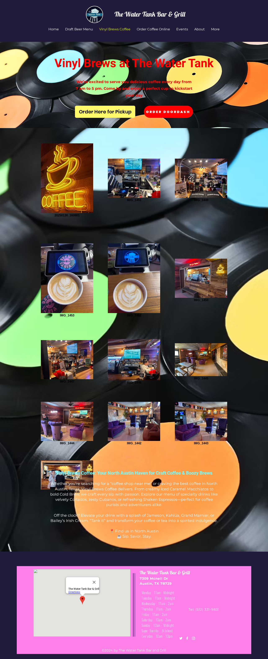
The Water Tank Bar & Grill (150, 14)
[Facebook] (187, 638)
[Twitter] (181, 638)
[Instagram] (193, 638)
